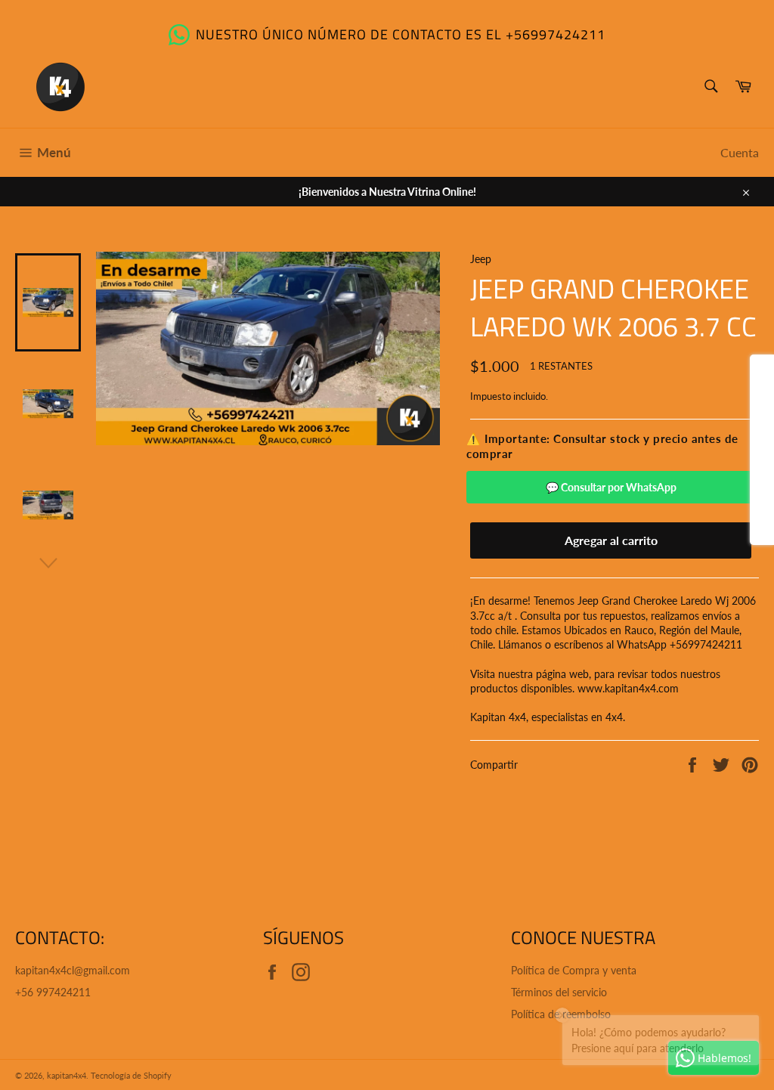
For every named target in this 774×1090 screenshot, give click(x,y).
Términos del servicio (559, 992)
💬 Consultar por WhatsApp (611, 487)
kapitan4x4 (66, 1075)
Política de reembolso (561, 1014)
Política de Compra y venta (573, 970)
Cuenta (739, 152)
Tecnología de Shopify (131, 1075)
